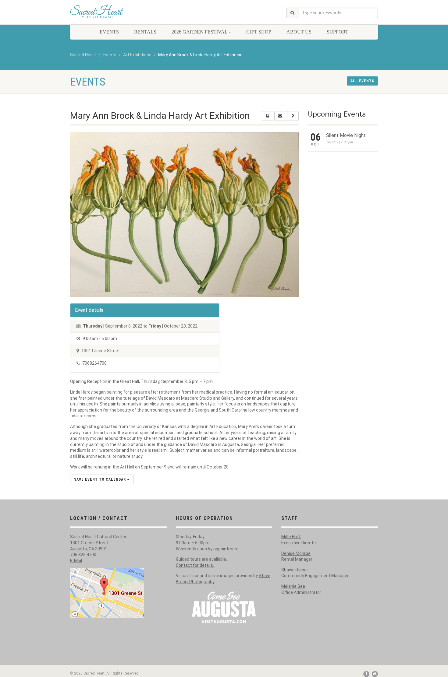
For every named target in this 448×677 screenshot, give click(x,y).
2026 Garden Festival (199, 31)
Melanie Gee (293, 586)
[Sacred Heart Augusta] (118, 11)
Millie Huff (291, 536)
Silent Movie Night (346, 135)
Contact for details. (195, 565)
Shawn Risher (294, 569)
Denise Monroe (296, 553)
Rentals (145, 31)
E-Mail (76, 560)
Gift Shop (258, 31)
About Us (298, 31)
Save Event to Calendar (100, 479)
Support (337, 31)
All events (362, 81)
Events (109, 31)
